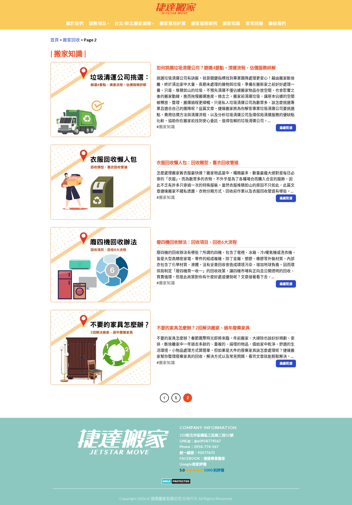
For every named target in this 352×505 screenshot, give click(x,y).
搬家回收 (71, 39)
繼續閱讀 (286, 128)
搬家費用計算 (172, 23)
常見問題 (254, 23)
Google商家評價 (193, 464)
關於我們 (75, 23)
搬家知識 (231, 23)
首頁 (54, 39)
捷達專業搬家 (214, 458)
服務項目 (97, 23)
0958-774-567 (206, 446)
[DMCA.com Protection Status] (176, 480)
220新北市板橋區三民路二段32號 (206, 435)
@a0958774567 (207, 441)
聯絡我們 (277, 23)
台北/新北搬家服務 (132, 23)
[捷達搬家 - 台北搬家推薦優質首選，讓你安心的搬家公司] (176, 8)
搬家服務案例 (204, 23)
